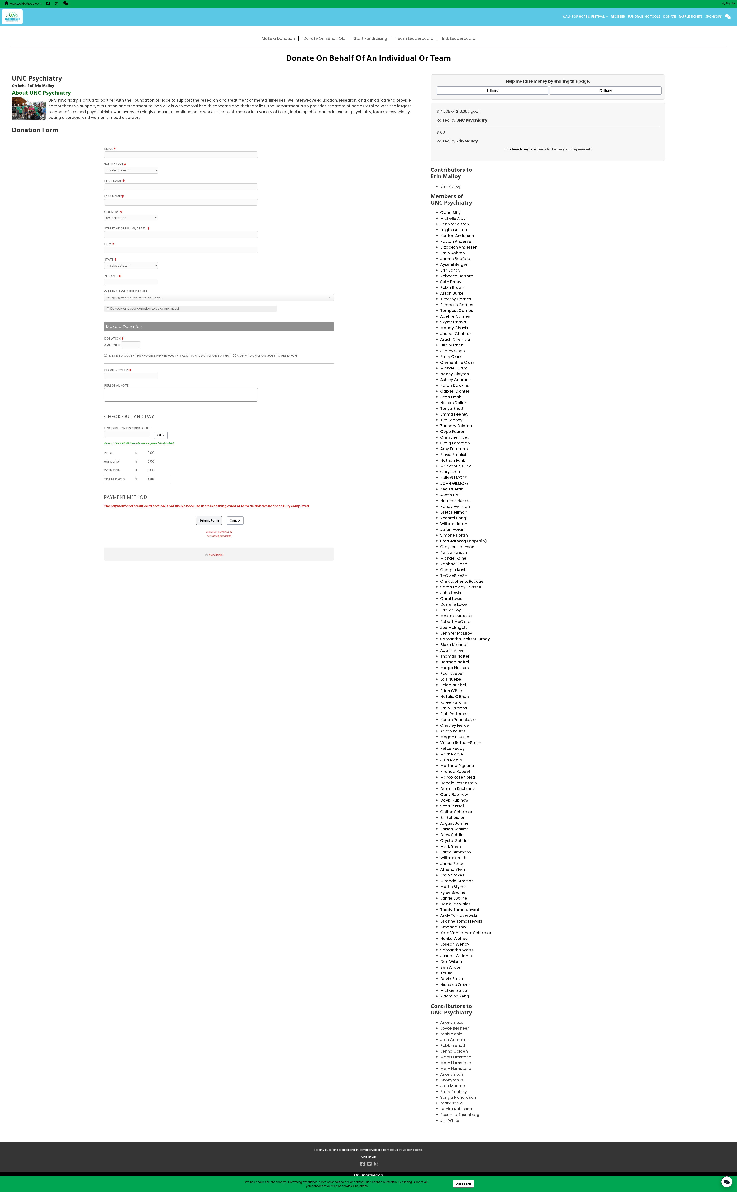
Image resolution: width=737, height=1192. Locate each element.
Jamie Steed (452, 863)
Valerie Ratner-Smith (460, 742)
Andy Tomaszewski (458, 915)
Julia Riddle (451, 760)
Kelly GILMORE (453, 477)
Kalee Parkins (453, 702)
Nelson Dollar (453, 402)
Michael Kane (453, 558)
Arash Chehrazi (455, 339)
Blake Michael (453, 644)
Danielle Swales (455, 904)
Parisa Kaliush (453, 552)
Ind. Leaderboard (459, 38)
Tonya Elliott (452, 408)
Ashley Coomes (455, 379)
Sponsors (713, 16)
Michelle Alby (452, 218)
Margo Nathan (454, 667)
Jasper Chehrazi (456, 333)
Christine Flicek (454, 437)
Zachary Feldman (457, 425)
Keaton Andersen (457, 235)
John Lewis (450, 593)
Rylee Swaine (452, 892)
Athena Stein (452, 869)
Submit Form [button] (209, 520)
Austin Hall (450, 495)
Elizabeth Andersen (459, 247)
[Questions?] (65, 3)
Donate (669, 16)
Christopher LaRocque (461, 581)
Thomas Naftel (454, 656)
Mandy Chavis (454, 328)
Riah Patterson (454, 714)
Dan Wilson (451, 961)
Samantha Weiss (456, 950)
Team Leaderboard (415, 38)
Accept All (463, 1184)
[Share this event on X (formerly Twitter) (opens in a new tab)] (57, 3)
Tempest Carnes (456, 310)
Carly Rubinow (454, 794)
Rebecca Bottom (456, 276)
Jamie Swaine (453, 898)
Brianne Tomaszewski (461, 921)
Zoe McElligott (453, 627)
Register (618, 16)
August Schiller (454, 823)
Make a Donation (278, 38)
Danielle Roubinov (457, 788)
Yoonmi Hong (453, 518)
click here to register (521, 149)
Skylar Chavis (453, 322)
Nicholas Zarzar (455, 984)
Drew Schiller (452, 834)
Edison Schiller (454, 829)
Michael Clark (453, 368)
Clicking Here (412, 1150)
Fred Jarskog (453, 541)
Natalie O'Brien (454, 696)
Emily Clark (451, 356)
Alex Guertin (451, 489)
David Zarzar (452, 979)
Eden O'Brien (452, 690)
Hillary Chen (452, 345)
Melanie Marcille (456, 616)
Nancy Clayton (454, 374)
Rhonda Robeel (455, 771)
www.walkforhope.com (25, 4)
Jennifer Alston (454, 224)
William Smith (453, 858)
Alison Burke (452, 293)
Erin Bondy (450, 270)
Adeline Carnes (455, 316)
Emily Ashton (452, 253)
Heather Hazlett (455, 500)
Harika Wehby (453, 938)
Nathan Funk (452, 460)
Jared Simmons (455, 852)
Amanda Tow (453, 927)
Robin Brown (452, 287)
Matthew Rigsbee (457, 765)
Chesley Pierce (454, 725)
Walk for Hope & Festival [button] (584, 16)
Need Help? (216, 555)
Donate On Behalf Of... (324, 38)
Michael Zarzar (454, 990)
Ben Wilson (450, 967)
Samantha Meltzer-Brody (465, 639)
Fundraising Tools (644, 16)
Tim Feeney (451, 420)
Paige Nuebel (453, 685)
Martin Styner (453, 886)
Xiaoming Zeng (454, 996)
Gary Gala (450, 472)
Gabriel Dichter (454, 391)
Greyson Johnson (457, 546)
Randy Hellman (455, 506)
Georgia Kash (453, 569)
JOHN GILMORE (454, 483)
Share (493, 90)
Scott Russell (452, 806)
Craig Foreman (455, 443)
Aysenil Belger (453, 264)
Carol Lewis (451, 598)
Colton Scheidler (456, 811)
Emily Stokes (452, 875)
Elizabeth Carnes (456, 304)
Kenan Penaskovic (458, 719)
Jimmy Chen (452, 351)
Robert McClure (455, 621)
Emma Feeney (454, 414)
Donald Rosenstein (458, 783)
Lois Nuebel (451, 679)
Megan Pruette (454, 737)
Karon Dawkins (454, 385)
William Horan (453, 523)
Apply (160, 435)
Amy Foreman (454, 448)
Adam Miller (451, 650)
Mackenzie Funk (455, 466)
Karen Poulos (452, 731)
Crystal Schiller (454, 840)
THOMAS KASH (453, 575)
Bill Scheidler (452, 817)
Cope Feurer (452, 431)
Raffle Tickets (690, 16)
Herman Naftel (454, 662)
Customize (360, 1186)
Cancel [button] (235, 520)
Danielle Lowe (453, 604)
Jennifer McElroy (456, 633)
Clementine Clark (457, 362)
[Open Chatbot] (726, 1181)
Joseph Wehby (454, 944)
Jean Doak (450, 397)
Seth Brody (450, 281)
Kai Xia (446, 973)
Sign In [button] (730, 3)
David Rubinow (454, 800)
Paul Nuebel (451, 673)
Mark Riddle (451, 754)
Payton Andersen (457, 241)
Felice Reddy (452, 748)
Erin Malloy (450, 610)
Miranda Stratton (457, 881)
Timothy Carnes (455, 299)
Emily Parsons (453, 708)
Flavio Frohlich (454, 454)
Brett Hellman (453, 512)
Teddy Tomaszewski (459, 909)
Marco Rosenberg (457, 777)
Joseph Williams (456, 955)
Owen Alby (450, 212)
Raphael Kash (453, 564)
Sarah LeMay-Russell (460, 587)
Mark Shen (450, 846)
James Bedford (455, 258)
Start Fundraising (370, 38)
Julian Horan (452, 529)
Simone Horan (454, 535)
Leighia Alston (453, 230)
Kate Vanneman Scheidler (465, 932)
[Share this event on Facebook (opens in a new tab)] (48, 3)
